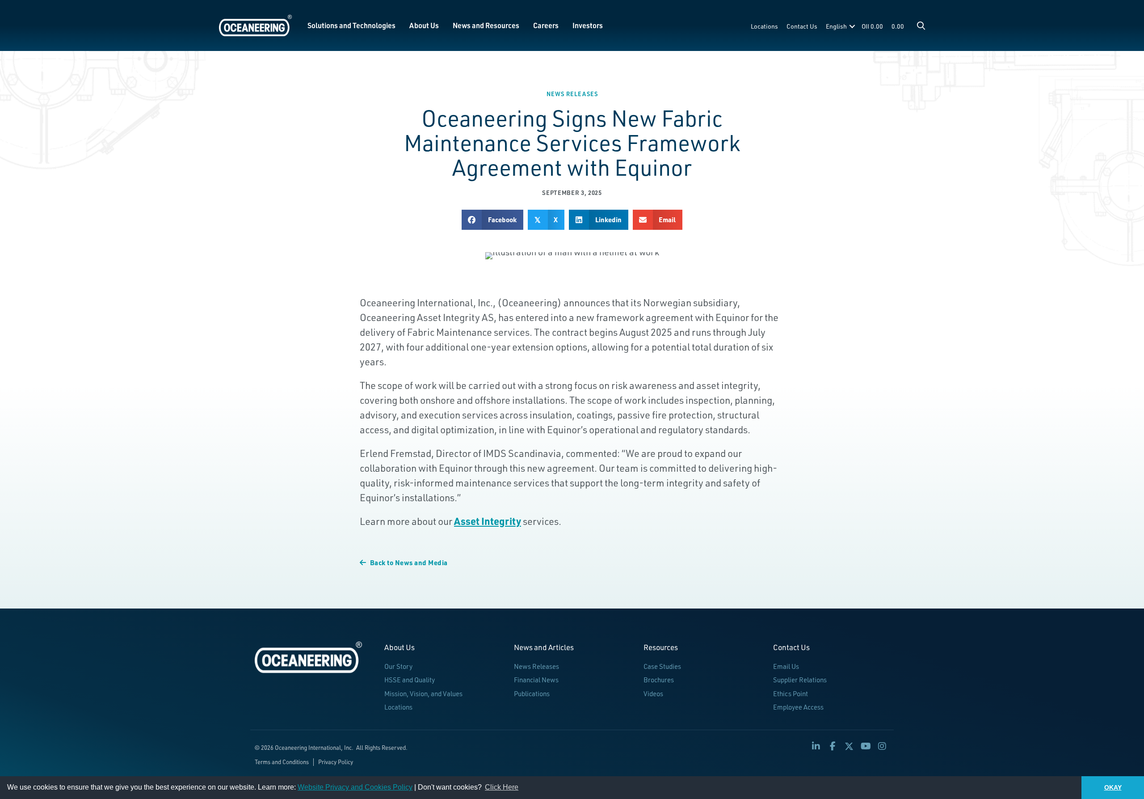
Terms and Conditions (282, 761)
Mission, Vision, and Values (423, 693)
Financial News (536, 680)
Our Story (398, 666)
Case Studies (662, 666)
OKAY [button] (1113, 787)
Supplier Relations (800, 680)
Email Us (786, 666)
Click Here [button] (501, 787)
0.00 (898, 26)
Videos (653, 693)
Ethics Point (790, 693)
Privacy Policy (335, 761)
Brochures (659, 680)
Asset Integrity (487, 521)
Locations (764, 26)
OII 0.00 (872, 26)
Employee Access (798, 707)
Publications (532, 693)
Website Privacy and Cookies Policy (355, 787)
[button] (921, 25)
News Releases (572, 93)
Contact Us (801, 26)
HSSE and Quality (409, 680)
